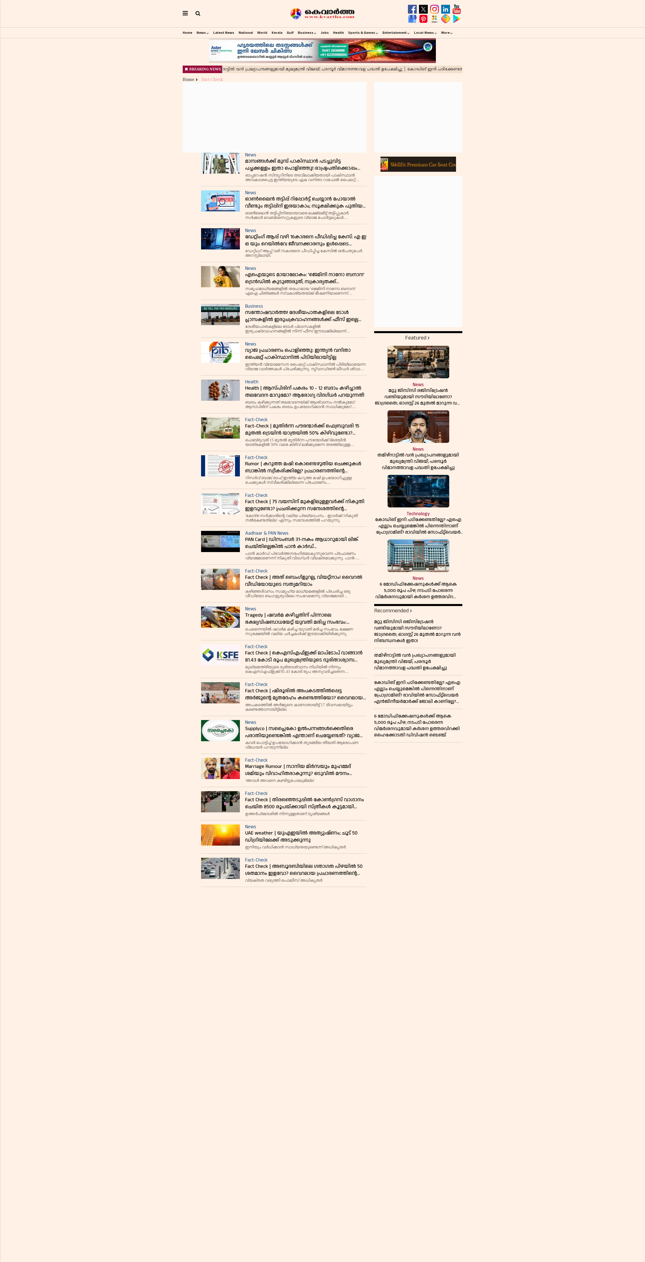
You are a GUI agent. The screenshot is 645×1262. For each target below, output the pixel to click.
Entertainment (394, 32)
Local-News (424, 32)
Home (187, 32)
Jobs (325, 32)
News (201, 32)
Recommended (391, 611)
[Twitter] (424, 9)
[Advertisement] (275, 117)
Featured (415, 338)
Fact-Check (212, 79)
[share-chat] (446, 18)
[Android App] (457, 18)
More (445, 32)
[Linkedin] (446, 9)
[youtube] (457, 9)
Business (305, 32)
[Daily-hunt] (435, 18)
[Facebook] (412, 9)
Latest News (223, 32)
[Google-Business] (412, 18)
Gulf (290, 32)
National (246, 32)
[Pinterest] (424, 18)
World (262, 32)
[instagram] (435, 9)
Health (338, 32)
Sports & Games (361, 32)
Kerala (277, 32)
